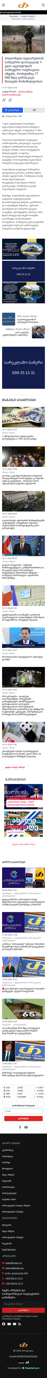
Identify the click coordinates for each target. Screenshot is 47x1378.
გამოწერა (23, 1118)
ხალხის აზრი (9, 1199)
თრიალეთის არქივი (12, 1211)
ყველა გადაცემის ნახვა (23, 844)
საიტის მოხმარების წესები (23, 1356)
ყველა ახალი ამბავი (15, 767)
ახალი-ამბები (27, 16)
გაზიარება (14, 110)
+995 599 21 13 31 (14, 1278)
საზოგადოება (19, 1025)
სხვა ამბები (8, 1175)
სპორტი (6, 1162)
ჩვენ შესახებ (9, 1249)
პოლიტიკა (7, 893)
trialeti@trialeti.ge (13, 1263)
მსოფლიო (7, 1168)
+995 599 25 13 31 (14, 1283)
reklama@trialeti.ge (14, 1268)
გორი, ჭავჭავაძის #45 (16, 1273)
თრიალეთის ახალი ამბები (16, 1205)
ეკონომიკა (8, 1150)
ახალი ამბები (25, 91)
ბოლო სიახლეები (11, 94)
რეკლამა (6, 1025)
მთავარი (14, 16)
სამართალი (8, 1187)
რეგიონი (6, 1181)
